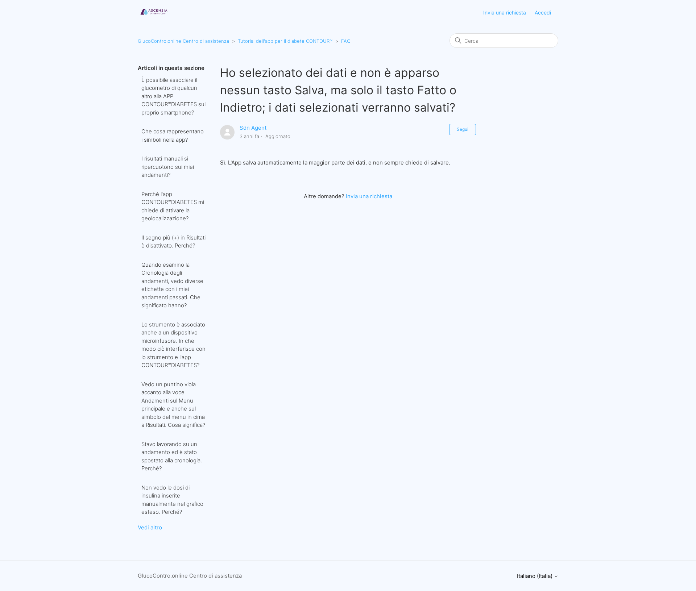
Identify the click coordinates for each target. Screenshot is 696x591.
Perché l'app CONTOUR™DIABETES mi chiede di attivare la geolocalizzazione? (172, 206)
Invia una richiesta (504, 12)
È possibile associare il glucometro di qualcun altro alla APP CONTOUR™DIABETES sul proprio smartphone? (173, 96)
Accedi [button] (543, 12)
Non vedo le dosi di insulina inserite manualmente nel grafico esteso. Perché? (172, 500)
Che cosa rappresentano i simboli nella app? (172, 135)
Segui (462, 129)
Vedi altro (150, 527)
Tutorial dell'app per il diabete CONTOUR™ (285, 41)
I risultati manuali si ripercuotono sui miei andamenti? (167, 166)
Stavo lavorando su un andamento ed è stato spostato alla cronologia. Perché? (171, 456)
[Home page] (154, 16)
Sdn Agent (253, 127)
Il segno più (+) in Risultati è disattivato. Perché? (173, 241)
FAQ (346, 41)
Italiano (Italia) (535, 576)
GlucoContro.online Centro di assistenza (183, 41)
